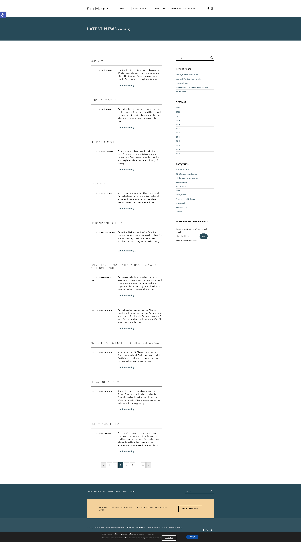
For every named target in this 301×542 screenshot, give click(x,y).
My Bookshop (190, 508)
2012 (178, 153)
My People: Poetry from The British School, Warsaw (125, 342)
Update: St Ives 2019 (103, 100)
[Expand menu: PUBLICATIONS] (150, 8)
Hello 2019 (98, 184)
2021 (178, 116)
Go (203, 236)
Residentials (181, 203)
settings (169, 538)
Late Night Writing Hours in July (188, 79)
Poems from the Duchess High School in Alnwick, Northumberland (123, 267)
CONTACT (192, 8)
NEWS (117, 491)
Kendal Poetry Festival (106, 381)
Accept (192, 537)
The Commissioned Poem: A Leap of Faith (192, 87)
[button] (3, 15)
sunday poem (181, 207)
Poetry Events (181, 195)
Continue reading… (127, 85)
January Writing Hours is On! (187, 75)
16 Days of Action (182, 170)
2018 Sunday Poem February (187, 174)
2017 (178, 133)
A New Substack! (182, 83)
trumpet (179, 211)
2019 (178, 124)
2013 (178, 149)
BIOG (122, 8)
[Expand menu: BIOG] (128, 8)
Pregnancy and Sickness (185, 199)
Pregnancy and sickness (106, 223)
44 (143, 465)
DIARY (157, 8)
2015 (178, 141)
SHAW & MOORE (178, 8)
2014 (178, 145)
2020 (178, 120)
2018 (178, 128)
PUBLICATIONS (139, 8)
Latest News (102, 28)
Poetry (178, 190)
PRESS (166, 8)
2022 (178, 112)
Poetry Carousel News (105, 423)
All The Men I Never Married (187, 178)
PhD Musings (181, 186)
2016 (178, 137)
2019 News (97, 61)
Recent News (181, 91)
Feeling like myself (103, 142)
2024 (178, 108)
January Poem (181, 182)
